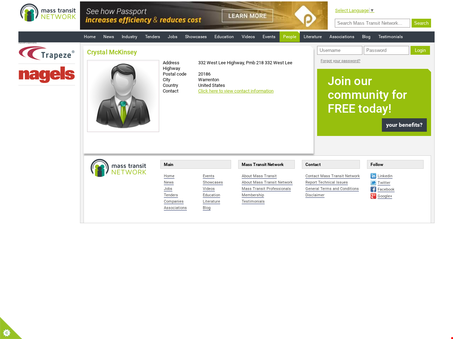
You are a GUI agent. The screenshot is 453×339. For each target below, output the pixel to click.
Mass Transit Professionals (266, 188)
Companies (174, 201)
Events (269, 36)
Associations (341, 36)
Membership (253, 195)
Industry (129, 36)
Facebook (386, 189)
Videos (248, 36)
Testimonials (390, 36)
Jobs (172, 36)
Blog (366, 36)
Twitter (384, 182)
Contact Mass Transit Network (332, 176)
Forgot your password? (340, 61)
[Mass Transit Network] (48, 12)
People (289, 36)
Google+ (385, 196)
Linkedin (385, 176)
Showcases (196, 36)
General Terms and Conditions (332, 188)
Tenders (152, 36)
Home (90, 36)
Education (224, 36)
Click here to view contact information (236, 91)
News (108, 36)
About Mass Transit (259, 176)
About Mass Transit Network (267, 182)
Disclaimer (315, 195)
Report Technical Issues (326, 182)
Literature (313, 36)
